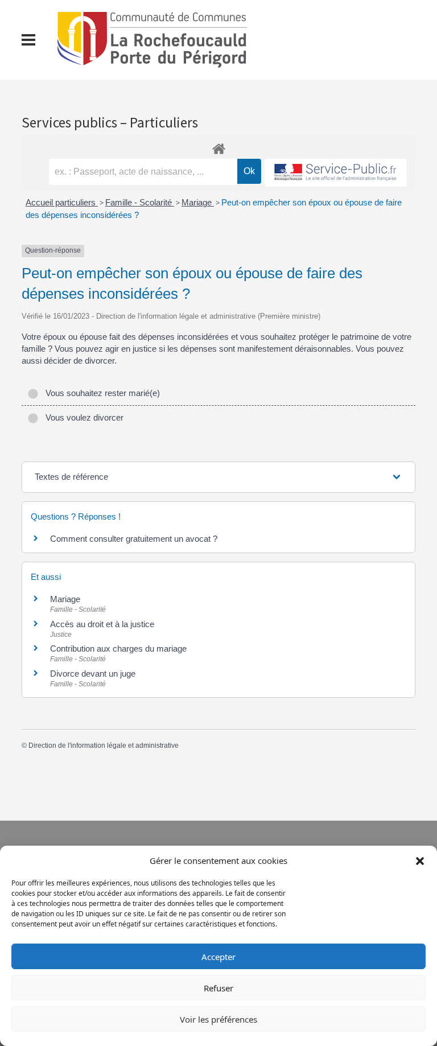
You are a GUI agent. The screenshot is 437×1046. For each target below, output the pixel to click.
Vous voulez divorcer (82, 417)
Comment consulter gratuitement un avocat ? (133, 538)
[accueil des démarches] (218, 147)
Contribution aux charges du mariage (118, 648)
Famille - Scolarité (139, 202)
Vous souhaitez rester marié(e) (100, 393)
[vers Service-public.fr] (336, 173)
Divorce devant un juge (92, 673)
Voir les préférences (218, 1019)
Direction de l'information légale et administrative (103, 746)
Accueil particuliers (62, 202)
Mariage (198, 202)
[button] (420, 860)
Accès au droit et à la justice (102, 624)
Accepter (218, 956)
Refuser (218, 988)
